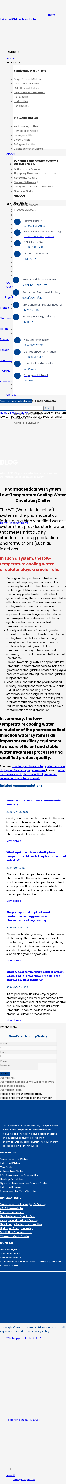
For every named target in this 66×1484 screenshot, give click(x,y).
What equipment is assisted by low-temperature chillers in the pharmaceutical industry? (36, 856)
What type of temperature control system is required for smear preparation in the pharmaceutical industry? (35, 976)
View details (13, 841)
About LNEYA (24, 163)
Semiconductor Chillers (30, 71)
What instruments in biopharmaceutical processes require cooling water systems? (32, 774)
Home (4, 413)
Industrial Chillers (26, 118)
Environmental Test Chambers (35, 401)
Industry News (19, 413)
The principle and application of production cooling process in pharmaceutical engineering (28, 916)
